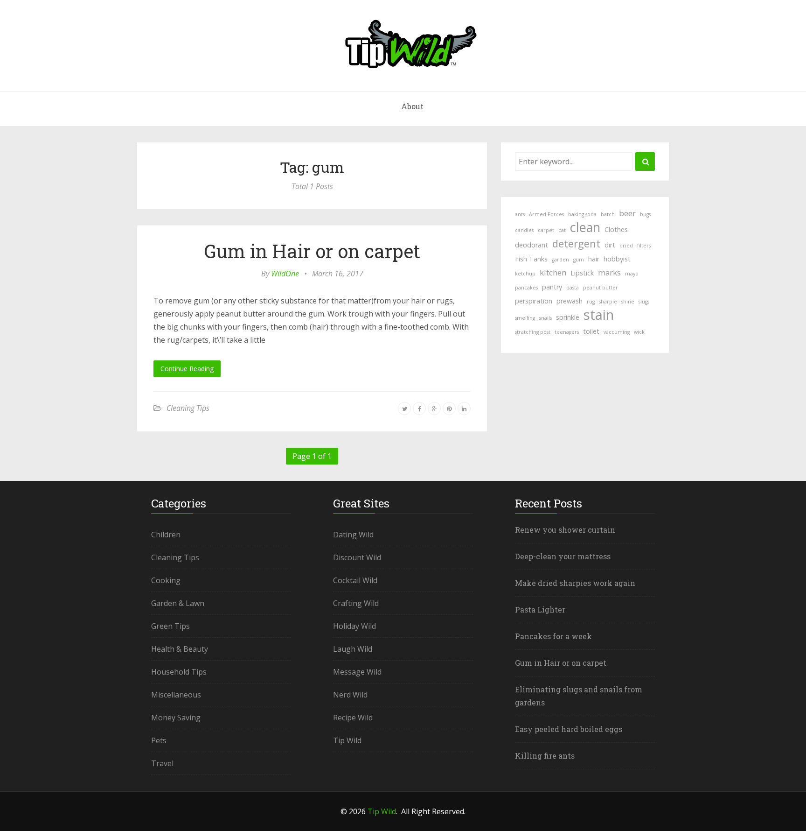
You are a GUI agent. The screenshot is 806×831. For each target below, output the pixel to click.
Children (166, 534)
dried (626, 245)
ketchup (525, 273)
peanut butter (600, 287)
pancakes (526, 287)
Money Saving (176, 717)
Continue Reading (187, 368)
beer (627, 213)
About (412, 106)
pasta (572, 287)
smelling (525, 318)
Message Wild (357, 672)
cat (562, 230)
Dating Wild (353, 534)
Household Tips (179, 672)
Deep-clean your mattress (563, 556)
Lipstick (582, 272)
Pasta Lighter (540, 609)
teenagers (567, 332)
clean (585, 227)
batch (608, 214)
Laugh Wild (352, 649)
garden (560, 259)
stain (599, 314)
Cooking (166, 580)
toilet (591, 331)
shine (627, 301)
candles (524, 230)
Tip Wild (347, 740)
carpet (546, 230)
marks (609, 272)
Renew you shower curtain (565, 530)
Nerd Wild (350, 695)
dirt (609, 244)
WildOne (285, 273)
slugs (644, 301)
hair (593, 258)
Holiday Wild (354, 626)
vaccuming (617, 332)
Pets (159, 740)
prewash (569, 300)
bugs (645, 214)
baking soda (582, 214)
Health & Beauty (179, 649)
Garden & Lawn (177, 603)
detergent (576, 243)
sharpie (608, 301)
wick (639, 332)
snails (545, 318)
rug (591, 301)
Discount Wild (357, 557)
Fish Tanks (531, 258)
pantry (552, 286)
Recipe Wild (353, 717)
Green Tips (170, 626)
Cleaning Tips (188, 408)
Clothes (616, 229)
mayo (632, 273)
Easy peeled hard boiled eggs (568, 729)
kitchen (553, 272)
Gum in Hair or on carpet (312, 251)
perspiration (533, 300)
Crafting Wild (356, 603)
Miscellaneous (176, 695)
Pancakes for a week (553, 636)
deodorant (531, 244)
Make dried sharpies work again (575, 583)
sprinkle (567, 317)
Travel (162, 763)
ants (520, 214)
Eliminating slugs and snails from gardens (578, 695)
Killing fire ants (545, 756)
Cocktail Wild (355, 580)
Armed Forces (546, 214)
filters (644, 245)
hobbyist (617, 258)
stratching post (532, 332)
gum (578, 259)
